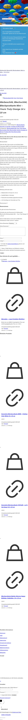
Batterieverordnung (4, 647)
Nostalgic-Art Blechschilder (17, 126)
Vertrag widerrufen (4, 675)
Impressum (2, 633)
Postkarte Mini (7, 131)
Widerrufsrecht (3, 638)
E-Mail (2, 241)
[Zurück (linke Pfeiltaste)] (0, 719)
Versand (5, 121)
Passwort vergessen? (5, 697)
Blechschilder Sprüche (15, 130)
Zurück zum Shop (16, 712)
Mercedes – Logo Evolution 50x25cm (12, 319)
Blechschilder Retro (5, 130)
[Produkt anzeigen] (14, 315)
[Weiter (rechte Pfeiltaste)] (1, 719)
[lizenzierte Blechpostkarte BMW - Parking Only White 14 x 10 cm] (14, 346)
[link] (15, 18)
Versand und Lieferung (5, 642)
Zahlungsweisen (4, 650)
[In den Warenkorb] (14, 288)
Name (2, 238)
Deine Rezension (4, 226)
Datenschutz (3, 640)
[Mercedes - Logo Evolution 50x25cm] (14, 261)
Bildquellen (3, 652)
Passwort (2, 692)
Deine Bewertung (4, 223)
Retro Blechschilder (16, 131)
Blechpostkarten (21, 124)
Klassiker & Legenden (5, 126)
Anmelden (14, 695)
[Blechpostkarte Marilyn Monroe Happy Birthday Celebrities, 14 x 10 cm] (14, 528)
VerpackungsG (3, 645)
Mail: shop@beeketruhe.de (6, 662)
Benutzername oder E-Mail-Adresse (9, 687)
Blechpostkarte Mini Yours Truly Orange (16, 128)
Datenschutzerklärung (13, 243)
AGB (1, 635)
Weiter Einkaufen (6, 714)
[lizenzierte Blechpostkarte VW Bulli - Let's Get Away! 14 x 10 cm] (14, 437)
